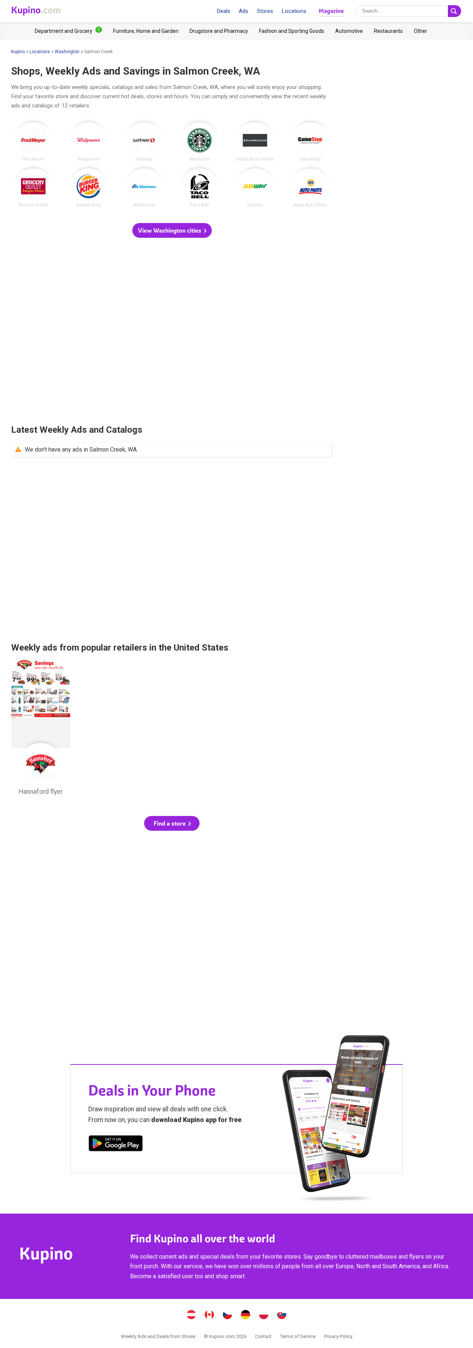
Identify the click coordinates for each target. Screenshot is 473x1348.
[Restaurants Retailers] (388, 31)
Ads (243, 11)
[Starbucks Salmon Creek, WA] (199, 141)
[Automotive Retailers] (349, 31)
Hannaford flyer (40, 729)
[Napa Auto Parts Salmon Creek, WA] (310, 187)
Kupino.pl (263, 1315)
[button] (172, 230)
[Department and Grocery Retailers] (68, 31)
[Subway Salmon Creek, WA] (255, 187)
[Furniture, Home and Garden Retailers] (145, 31)
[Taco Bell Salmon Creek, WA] (199, 187)
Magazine (331, 10)
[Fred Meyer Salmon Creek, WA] (33, 141)
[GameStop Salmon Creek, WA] (310, 141)
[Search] (454, 11)
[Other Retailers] (420, 31)
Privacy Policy (338, 1336)
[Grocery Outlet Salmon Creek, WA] (33, 187)
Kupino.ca (209, 1315)
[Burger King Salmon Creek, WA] (88, 187)
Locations (294, 11)
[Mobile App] (116, 1144)
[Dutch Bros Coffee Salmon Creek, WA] (255, 141)
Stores (265, 11)
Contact (263, 1336)
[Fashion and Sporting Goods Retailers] (291, 31)
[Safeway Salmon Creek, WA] (144, 141)
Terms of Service (298, 1336)
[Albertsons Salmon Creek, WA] (144, 187)
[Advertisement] (172, 331)
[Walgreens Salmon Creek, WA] (88, 141)
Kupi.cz (227, 1315)
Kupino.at (191, 1315)
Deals (223, 11)
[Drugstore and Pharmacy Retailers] (219, 31)
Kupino (18, 51)
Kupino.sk (281, 1315)
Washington (67, 51)
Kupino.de (245, 1315)
